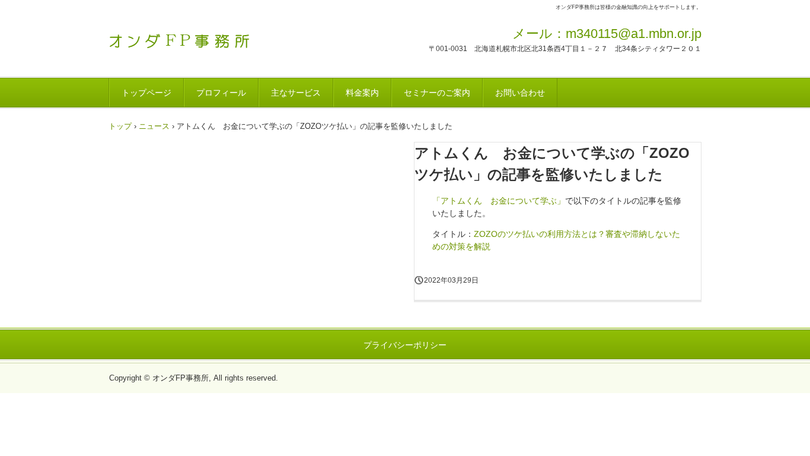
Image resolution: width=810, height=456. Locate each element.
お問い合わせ (520, 92)
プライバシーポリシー (405, 345)
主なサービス (296, 92)
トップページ (146, 92)
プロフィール (221, 92)
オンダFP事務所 (191, 37)
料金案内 (362, 92)
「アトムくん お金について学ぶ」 (498, 200)
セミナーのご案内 (437, 92)
